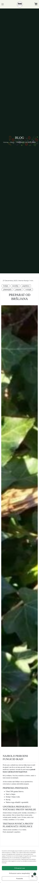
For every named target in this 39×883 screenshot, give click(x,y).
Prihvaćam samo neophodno (19, 873)
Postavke (19, 878)
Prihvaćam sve (19, 868)
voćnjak (28, 289)
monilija (15, 286)
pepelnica (25, 286)
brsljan (5, 286)
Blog (12, 142)
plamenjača (7, 289)
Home (5, 142)
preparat (18, 289)
